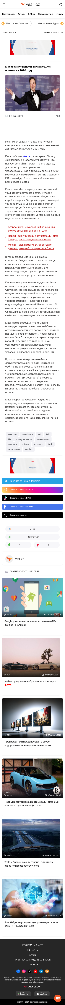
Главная (46, 32)
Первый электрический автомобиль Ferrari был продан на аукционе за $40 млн (33, 237)
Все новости (8, 14)
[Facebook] (18, 971)
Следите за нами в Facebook (22, 506)
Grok (50, 444)
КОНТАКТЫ (32, 950)
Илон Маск (27, 434)
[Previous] (3, 24)
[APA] (32, 986)
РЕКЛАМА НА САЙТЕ (32, 945)
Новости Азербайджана (17, 23)
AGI (47, 434)
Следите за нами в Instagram (22, 489)
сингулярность (24, 439)
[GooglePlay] (23, 993)
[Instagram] (24, 971)
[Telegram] (41, 971)
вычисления (43, 439)
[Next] (62, 24)
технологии (14, 449)
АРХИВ (32, 955)
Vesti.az (27, 156)
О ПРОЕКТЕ (32, 964)
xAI (39, 434)
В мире (31, 14)
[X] (29, 971)
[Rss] (47, 971)
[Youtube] (35, 971)
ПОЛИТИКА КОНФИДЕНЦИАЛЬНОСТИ (33, 960)
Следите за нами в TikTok (20, 498)
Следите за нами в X (18, 515)
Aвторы (21, 14)
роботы (25, 444)
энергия (12, 444)
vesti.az (28, 449)
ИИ (9, 439)
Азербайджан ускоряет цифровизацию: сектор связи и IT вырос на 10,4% (31, 228)
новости (12, 434)
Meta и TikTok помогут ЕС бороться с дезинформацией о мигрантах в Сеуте (31, 246)
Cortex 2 (38, 444)
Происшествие (45, 14)
